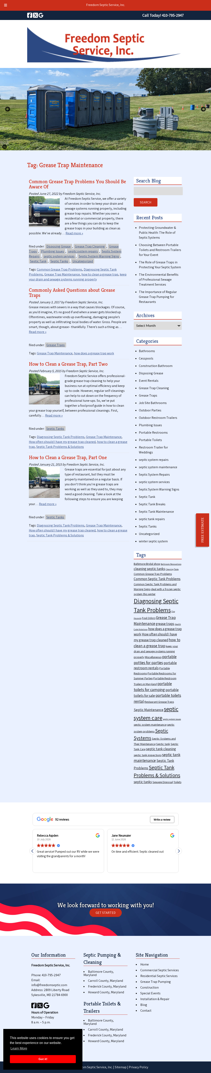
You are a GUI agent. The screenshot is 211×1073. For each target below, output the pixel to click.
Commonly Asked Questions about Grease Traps (72, 292)
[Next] (203, 109)
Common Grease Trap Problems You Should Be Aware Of (77, 184)
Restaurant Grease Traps (159, 702)
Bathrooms (147, 351)
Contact (145, 1010)
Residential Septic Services (159, 976)
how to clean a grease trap (99, 274)
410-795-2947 (51, 975)
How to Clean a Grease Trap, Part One (68, 457)
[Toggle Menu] (5, 5)
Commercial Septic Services (159, 970)
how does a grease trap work (94, 353)
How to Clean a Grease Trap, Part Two (68, 364)
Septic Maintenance (148, 710)
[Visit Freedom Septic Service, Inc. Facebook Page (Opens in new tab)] (29, 15)
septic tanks (143, 782)
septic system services (59, 256)
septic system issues (172, 719)
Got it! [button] (43, 1059)
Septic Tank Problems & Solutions (60, 447)
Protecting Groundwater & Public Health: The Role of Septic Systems (157, 232)
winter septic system (153, 541)
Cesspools (146, 358)
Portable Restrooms (153, 432)
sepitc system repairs (83, 251)
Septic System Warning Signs (99, 256)
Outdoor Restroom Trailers (158, 418)
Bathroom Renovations (171, 564)
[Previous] (7, 109)
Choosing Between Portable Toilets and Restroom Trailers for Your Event (160, 250)
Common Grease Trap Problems (59, 269)
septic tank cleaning (161, 749)
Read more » (74, 233)
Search (145, 202)
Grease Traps (55, 345)
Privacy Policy (138, 1067)
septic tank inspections (148, 755)
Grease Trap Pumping (155, 982)
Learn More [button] (19, 1048)
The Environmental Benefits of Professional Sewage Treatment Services (158, 279)
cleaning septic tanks (149, 568)
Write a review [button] (162, 819)
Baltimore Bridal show (147, 564)
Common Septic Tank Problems (157, 579)
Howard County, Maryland (106, 992)
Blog (143, 1005)
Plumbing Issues (52, 251)
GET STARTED (106, 913)
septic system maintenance (158, 467)
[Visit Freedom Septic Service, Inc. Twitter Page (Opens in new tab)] (35, 15)
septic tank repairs (152, 519)
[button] (179, 851)
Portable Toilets (150, 440)
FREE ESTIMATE (202, 530)
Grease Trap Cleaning (90, 246)
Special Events (150, 993)
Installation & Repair (154, 999)
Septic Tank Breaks (152, 504)
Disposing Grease (58, 246)
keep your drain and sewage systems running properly (156, 651)
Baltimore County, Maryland (98, 973)
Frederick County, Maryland (107, 986)
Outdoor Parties (150, 410)
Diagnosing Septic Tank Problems (60, 437)
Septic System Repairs (154, 474)
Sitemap (121, 1067)
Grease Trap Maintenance (62, 274)
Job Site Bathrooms (153, 403)
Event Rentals (148, 380)
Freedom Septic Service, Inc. (105, 5)
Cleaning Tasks (172, 569)
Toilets (177, 782)
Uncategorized (82, 261)
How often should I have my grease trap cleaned (62, 442)
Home (144, 964)
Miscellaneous (153, 657)
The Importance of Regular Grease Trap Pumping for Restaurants (158, 297)
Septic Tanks (59, 261)
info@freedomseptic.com (49, 985)
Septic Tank (38, 261)
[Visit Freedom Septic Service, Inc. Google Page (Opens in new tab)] (41, 15)
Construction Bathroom (155, 366)
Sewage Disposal (162, 782)
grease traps (165, 623)
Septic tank (163, 744)
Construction (149, 987)
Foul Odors (148, 618)
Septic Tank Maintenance (156, 511)
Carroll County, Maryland (105, 980)
